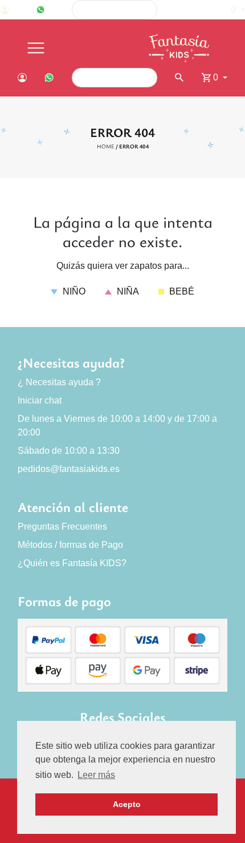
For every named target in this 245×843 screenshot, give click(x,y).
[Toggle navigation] (36, 48)
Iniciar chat (40, 400)
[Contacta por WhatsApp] (40, 9)
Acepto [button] (127, 804)
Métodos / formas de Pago (70, 545)
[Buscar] (188, 10)
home (106, 146)
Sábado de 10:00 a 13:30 (69, 450)
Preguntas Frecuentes (62, 526)
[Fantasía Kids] (180, 48)
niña (127, 291)
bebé (180, 291)
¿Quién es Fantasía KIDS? (72, 563)
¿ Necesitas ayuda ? (59, 382)
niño (72, 291)
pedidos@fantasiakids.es (69, 469)
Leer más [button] (96, 775)
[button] (232, 10)
